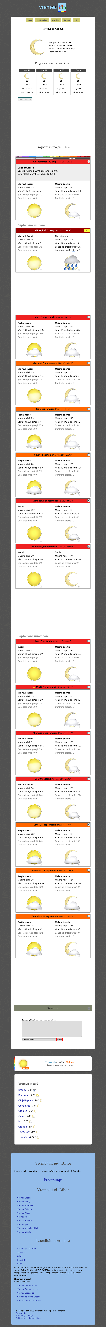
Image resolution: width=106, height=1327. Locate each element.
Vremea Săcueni (24, 1220)
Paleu (19, 1263)
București (23, 1095)
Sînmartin (21, 1252)
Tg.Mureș (23, 1131)
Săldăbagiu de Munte (26, 1248)
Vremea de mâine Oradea (28, 1297)
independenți (20, 1272)
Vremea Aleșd (23, 1213)
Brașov (22, 1089)
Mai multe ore (25, 99)
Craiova (22, 1110)
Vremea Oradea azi (26, 1293)
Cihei (19, 1256)
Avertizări (55, 20)
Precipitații (53, 1179)
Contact (67, 20)
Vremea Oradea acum (27, 1285)
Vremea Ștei (22, 1224)
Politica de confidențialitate (28, 1318)
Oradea (22, 1126)
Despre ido (21, 1313)
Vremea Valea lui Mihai (27, 1228)
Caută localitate (42, 20)
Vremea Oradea (24, 1198)
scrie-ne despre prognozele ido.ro (39, 1020)
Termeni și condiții (24, 1315)
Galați (21, 1116)
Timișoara (24, 1137)
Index (30, 20)
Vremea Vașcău (24, 1232)
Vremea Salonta (24, 1209)
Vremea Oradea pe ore (27, 1289)
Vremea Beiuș (23, 1201)
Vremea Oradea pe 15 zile (29, 1300)
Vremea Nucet (23, 1217)
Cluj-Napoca (25, 1100)
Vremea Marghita (25, 1205)
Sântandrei (22, 1260)
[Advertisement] (53, 121)
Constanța (24, 1105)
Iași (20, 1121)
